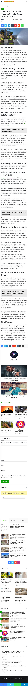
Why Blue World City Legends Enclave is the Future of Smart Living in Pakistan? (17, 614)
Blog (7, 6)
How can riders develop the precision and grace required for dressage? (21, 416)
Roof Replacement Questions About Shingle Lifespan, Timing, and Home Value (18, 555)
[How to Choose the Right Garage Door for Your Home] (5, 620)
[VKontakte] (18, 346)
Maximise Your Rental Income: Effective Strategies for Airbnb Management (17, 626)
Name (2, 460)
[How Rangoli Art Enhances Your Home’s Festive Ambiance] (21, 424)
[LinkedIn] (7, 346)
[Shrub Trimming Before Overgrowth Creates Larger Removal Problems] (5, 528)
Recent (4, 520)
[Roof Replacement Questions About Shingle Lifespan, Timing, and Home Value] (5, 555)
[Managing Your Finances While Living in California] (5, 639)
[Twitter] (5, 346)
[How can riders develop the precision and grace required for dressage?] (21, 409)
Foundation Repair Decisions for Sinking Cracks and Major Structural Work (18, 542)
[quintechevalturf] (8, 1)
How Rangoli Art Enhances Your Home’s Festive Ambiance (20, 430)
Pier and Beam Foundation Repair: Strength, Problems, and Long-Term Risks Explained (18, 549)
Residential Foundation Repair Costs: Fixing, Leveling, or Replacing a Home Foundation (17, 536)
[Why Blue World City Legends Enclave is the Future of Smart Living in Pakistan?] (5, 614)
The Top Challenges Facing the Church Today (6, 416)
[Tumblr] (10, 346)
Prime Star (5, 19)
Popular (13, 520)
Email (2, 465)
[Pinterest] (13, 346)
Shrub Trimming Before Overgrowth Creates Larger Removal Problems (17, 526)
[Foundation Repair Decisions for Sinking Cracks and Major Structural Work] (5, 542)
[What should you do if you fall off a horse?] (7, 424)
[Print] (23, 346)
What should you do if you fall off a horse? (6, 429)
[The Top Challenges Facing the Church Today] (7, 409)
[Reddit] (15, 346)
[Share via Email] (20, 346)
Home (3, 6)
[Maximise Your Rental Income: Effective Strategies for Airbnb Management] (5, 626)
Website (3, 470)
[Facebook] (2, 346)
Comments (22, 520)
